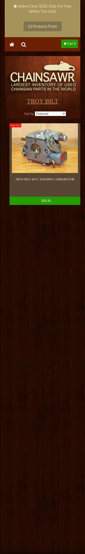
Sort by (29, 113)
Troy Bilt (42, 101)
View (44, 164)
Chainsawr (42, 80)
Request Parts (44, 26)
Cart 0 (71, 43)
